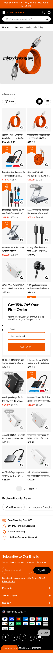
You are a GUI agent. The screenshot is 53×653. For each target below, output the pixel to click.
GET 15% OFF (26, 346)
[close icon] (46, 301)
